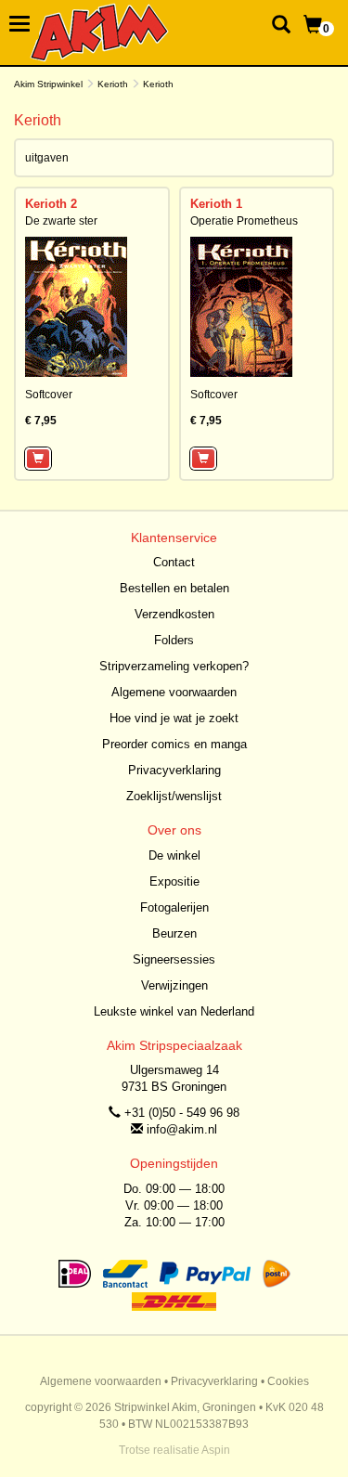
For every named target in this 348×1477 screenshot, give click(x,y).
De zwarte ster (61, 220)
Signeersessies (174, 959)
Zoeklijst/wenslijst (174, 796)
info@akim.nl (182, 1129)
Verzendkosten (174, 614)
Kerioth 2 (51, 204)
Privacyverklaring (174, 770)
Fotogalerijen (174, 907)
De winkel (174, 855)
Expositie (174, 881)
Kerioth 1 (216, 204)
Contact (174, 562)
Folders (174, 640)
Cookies (288, 1381)
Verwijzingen (174, 985)
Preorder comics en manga (174, 744)
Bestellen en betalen (174, 588)
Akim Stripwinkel (48, 84)
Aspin (215, 1450)
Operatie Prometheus (244, 220)
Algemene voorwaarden (174, 692)
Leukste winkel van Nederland (174, 1011)
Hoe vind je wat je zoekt (174, 718)
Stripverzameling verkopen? (174, 666)
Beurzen (174, 933)
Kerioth (112, 84)
